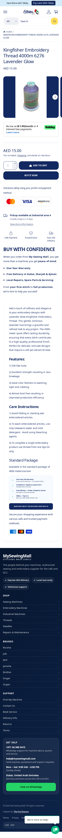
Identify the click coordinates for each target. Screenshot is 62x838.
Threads (7, 620)
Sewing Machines (12, 601)
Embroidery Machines (15, 607)
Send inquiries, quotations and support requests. (30, 760)
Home (9, 31)
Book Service (10, 711)
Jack (5, 659)
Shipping (21, 155)
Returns (7, 724)
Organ (6, 684)
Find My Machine (12, 699)
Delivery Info (10, 718)
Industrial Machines (14, 614)
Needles (7, 626)
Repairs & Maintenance (16, 632)
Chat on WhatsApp (31, 786)
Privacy (15, 817)
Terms (6, 730)
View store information (21, 224)
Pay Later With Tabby (43, 2)
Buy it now (30, 175)
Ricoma (7, 647)
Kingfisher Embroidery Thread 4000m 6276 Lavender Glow (31, 36)
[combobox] (39, 21)
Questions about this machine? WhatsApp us (31, 506)
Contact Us (9, 705)
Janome (7, 666)
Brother (7, 672)
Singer (6, 678)
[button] (5, 12)
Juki (5, 653)
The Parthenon (21, 811)
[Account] (48, 12)
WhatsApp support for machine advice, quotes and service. (29, 750)
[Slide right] (55, 97)
